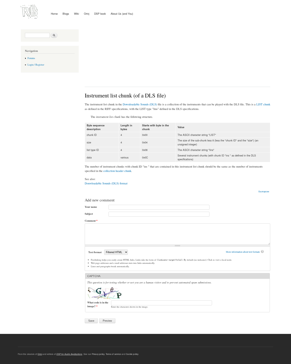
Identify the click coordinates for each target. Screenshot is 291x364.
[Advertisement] (177, 55)
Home (54, 13)
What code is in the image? (97, 304)
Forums (31, 58)
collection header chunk (117, 171)
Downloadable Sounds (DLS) (140, 104)
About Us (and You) (122, 13)
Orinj (86, 13)
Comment (91, 220)
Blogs (66, 13)
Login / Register (36, 64)
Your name (91, 207)
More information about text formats (243, 251)
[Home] (30, 11)
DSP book (100, 13)
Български (264, 191)
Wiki (76, 13)
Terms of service (113, 354)
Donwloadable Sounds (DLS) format (106, 183)
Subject (89, 213)
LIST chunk (263, 104)
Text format (95, 252)
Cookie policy (132, 354)
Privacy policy (98, 354)
